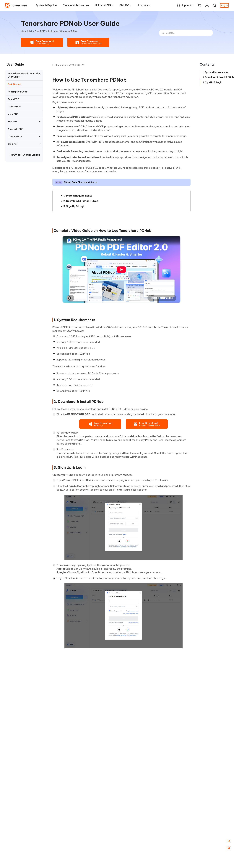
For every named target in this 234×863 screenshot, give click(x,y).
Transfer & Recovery (75, 5)
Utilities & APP (103, 5)
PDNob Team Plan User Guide (80, 182)
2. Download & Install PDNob (80, 201)
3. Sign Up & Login (74, 206)
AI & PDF (124, 5)
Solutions (142, 5)
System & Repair (45, 5)
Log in (224, 5)
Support (186, 5)
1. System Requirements (77, 195)
